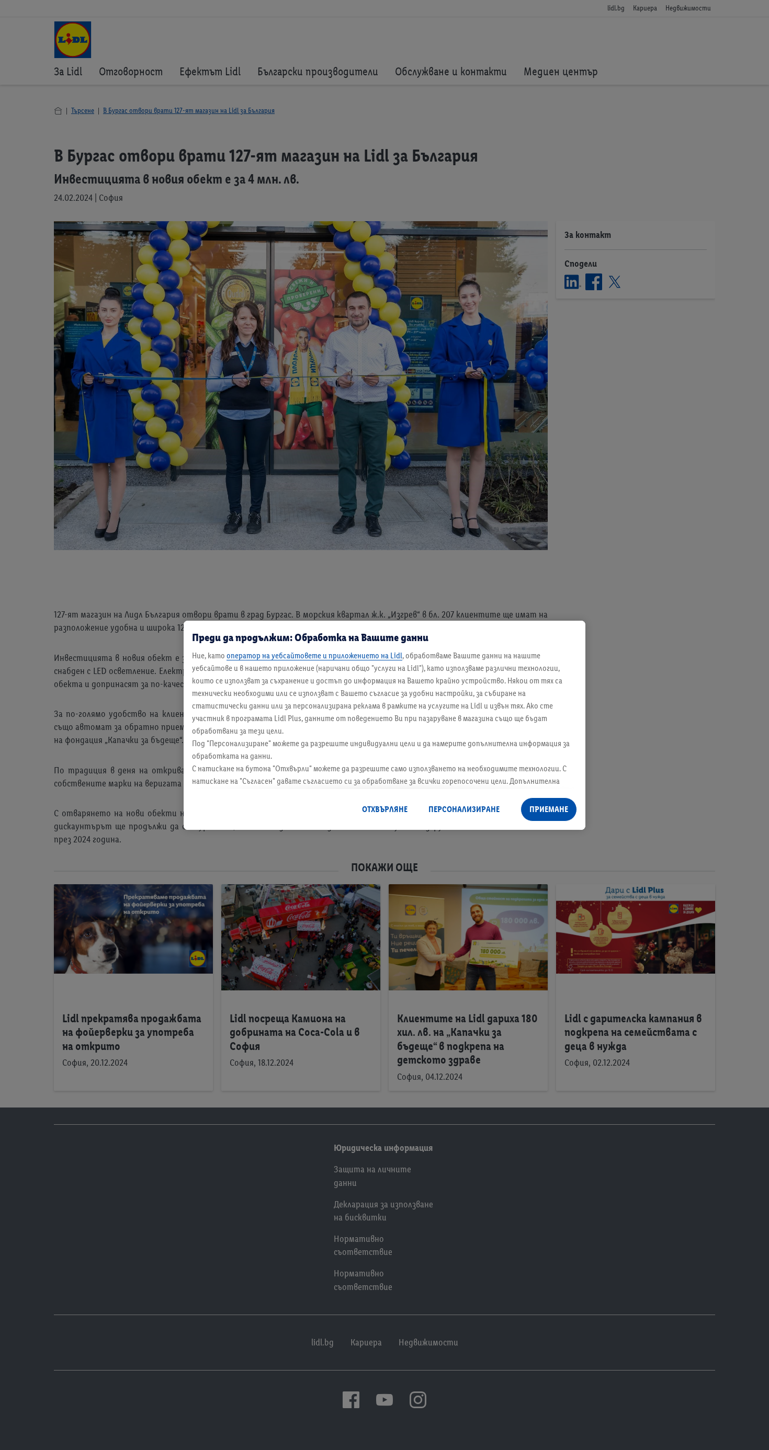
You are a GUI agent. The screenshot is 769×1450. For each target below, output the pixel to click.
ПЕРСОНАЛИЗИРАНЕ (464, 809)
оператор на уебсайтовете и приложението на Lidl (314, 655)
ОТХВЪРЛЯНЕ (385, 809)
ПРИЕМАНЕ (548, 809)
